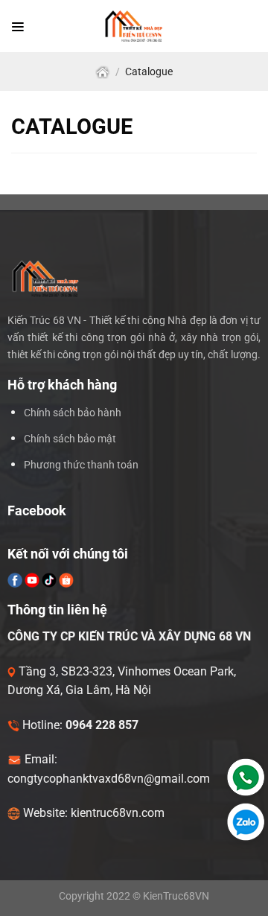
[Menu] (18, 26)
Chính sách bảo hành (72, 413)
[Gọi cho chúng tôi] (242, 777)
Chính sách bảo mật (70, 439)
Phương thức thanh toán (81, 465)
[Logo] (134, 26)
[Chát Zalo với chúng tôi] (242, 822)
